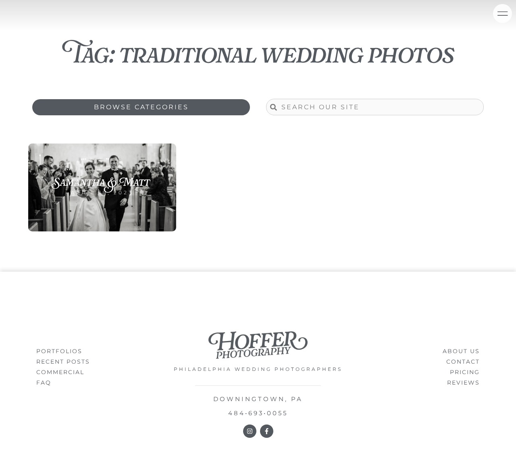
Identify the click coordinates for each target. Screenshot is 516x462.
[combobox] (375, 107)
